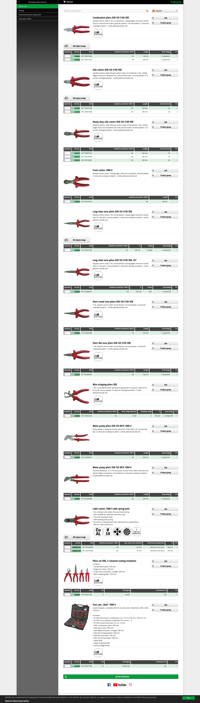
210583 (77, 499)
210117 (77, 157)
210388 (77, 250)
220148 (77, 666)
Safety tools (23, 6)
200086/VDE (76, 547)
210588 (77, 457)
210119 (77, 160)
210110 (77, 153)
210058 (77, 60)
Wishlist (69, 2)
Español (158, 11)
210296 (77, 333)
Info (165, 18)
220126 (77, 595)
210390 (77, 292)
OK (188, 698)
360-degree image (79, 46)
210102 (77, 112)
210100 (77, 108)
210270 (77, 374)
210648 (77, 416)
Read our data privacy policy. (17, 701)
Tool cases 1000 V (25, 19)
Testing (21, 10)
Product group (166, 23)
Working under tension (37, 2)
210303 (77, 201)
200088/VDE (76, 551)
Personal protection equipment (30, 15)
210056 (77, 56)
